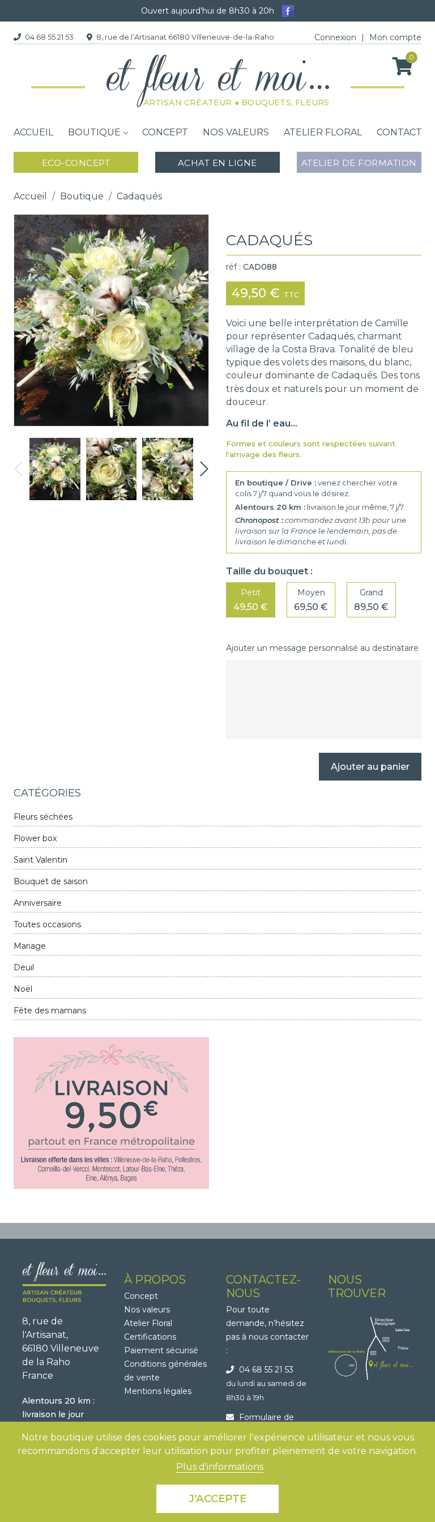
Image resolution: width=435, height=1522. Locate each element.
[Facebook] (288, 10)
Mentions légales (157, 1391)
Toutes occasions (47, 924)
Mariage (30, 946)
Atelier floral (323, 132)
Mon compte (395, 37)
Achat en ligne (217, 162)
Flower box (35, 838)
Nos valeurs (236, 132)
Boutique (94, 132)
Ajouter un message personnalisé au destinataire (322, 648)
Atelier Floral (148, 1323)
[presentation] (18, 469)
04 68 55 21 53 (49, 36)
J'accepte (217, 1498)
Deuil (24, 967)
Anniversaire (38, 903)
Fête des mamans (50, 1010)
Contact (399, 132)
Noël (23, 989)
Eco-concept (76, 162)
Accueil (33, 132)
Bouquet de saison (51, 881)
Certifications (150, 1337)
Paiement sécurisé (161, 1350)
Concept (165, 132)
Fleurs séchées (43, 817)
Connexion (335, 37)
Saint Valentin (40, 860)
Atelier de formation (359, 162)
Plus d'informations (219, 1466)
